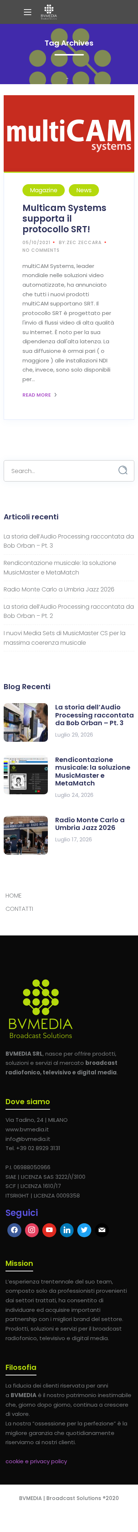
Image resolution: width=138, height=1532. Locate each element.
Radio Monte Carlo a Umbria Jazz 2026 (59, 589)
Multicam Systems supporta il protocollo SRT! (64, 218)
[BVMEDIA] (49, 12)
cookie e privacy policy (36, 1461)
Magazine (43, 190)
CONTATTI (19, 909)
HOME (14, 896)
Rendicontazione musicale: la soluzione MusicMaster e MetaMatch (92, 771)
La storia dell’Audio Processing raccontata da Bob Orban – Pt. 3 (94, 714)
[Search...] (123, 470)
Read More (37, 394)
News (84, 190)
